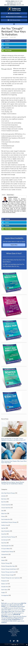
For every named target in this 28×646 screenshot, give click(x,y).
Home (14, 627)
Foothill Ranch (14, 606)
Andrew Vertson (4, 37)
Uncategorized (4, 595)
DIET (12, 603)
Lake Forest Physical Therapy (8, 537)
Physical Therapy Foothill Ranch (9, 569)
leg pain (20, 611)
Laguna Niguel (8, 611)
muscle (15, 612)
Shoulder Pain (4, 586)
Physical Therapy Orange (7, 575)
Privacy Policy (14, 632)
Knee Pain (3, 534)
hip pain (16, 608)
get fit (19, 606)
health (2, 608)
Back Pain (3, 501)
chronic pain (9, 603)
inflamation (20, 608)
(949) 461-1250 (14, 4)
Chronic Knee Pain (5, 504)
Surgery (3, 592)
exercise (23, 603)
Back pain (4, 603)
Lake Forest (15, 611)
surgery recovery (20, 621)
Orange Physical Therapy (7, 551)
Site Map (14, 634)
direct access (17, 603)
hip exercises (11, 608)
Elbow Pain (4, 513)
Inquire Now (14, 244)
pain (12, 614)
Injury (9, 609)
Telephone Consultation (15, 13)
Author (4, 194)
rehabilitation (16, 619)
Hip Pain (3, 528)
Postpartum (4, 580)
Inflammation (4, 609)
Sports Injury (4, 589)
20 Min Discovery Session (14, 20)
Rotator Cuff (4, 583)
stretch (15, 621)
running (3, 621)
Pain (2, 557)
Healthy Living (4, 525)
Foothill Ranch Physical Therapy (9, 522)
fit (6, 606)
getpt (23, 606)
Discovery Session (14, 629)
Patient (3, 560)
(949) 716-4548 (14, 3)
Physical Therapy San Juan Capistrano (10, 577)
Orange (9, 614)
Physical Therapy (5, 563)
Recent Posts (10, 194)
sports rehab (9, 621)
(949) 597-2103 (14, 1)
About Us (14, 628)
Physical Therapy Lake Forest (8, 572)
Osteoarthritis (4, 554)
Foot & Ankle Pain (5, 519)
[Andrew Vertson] (5, 201)
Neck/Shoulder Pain (6, 545)
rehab (9, 619)
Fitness (3, 516)
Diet (2, 510)
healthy (6, 608)
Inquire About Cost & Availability (15, 16)
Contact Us (14, 635)
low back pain (4, 539)
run (22, 619)
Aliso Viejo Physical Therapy (8, 493)
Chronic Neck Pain (5, 507)
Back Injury (4, 498)
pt (6, 619)
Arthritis (3, 496)
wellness (4, 622)
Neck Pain (3, 542)
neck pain (19, 612)
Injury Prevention (5, 531)
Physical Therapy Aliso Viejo (8, 566)
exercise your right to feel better (10, 605)
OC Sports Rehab (5, 548)
